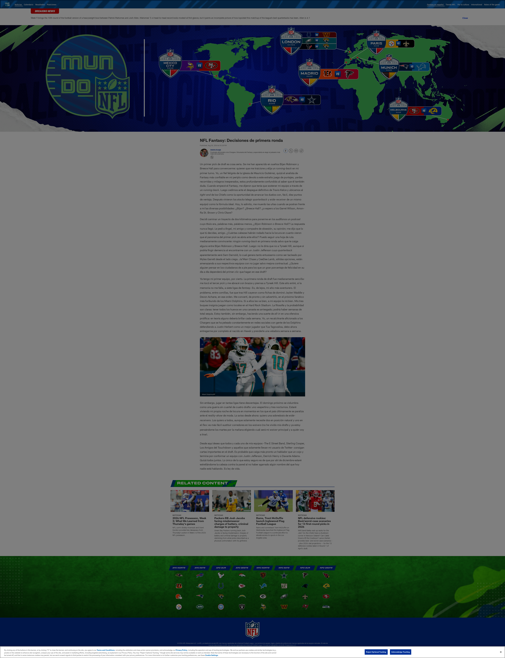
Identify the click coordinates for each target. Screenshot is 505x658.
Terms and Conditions (106, 650)
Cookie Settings (211, 655)
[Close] (501, 652)
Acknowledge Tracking (400, 652)
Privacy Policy (181, 650)
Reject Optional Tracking (376, 652)
